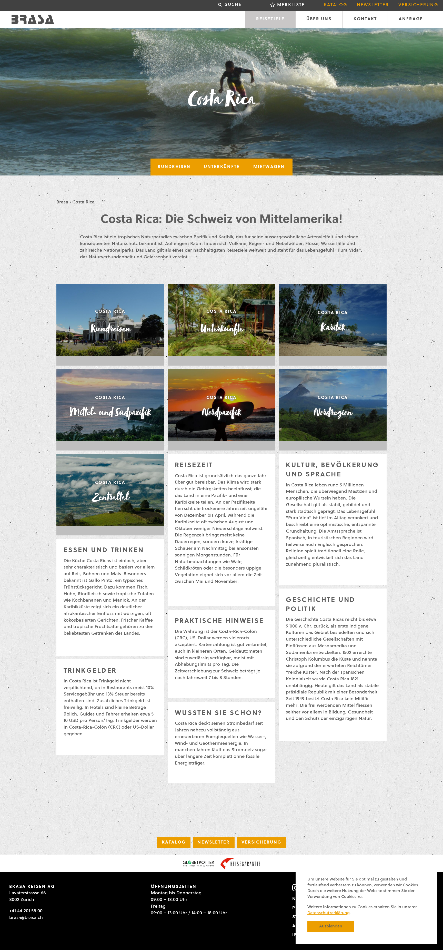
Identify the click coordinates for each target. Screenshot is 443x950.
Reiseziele (270, 19)
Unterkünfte (222, 167)
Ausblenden (330, 926)
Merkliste (291, 5)
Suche (233, 5)
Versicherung (418, 5)
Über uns (319, 19)
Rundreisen (174, 167)
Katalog (336, 5)
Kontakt (365, 19)
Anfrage (411, 19)
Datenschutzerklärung (328, 913)
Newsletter (373, 5)
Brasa (62, 202)
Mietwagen (269, 167)
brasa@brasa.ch (26, 917)
